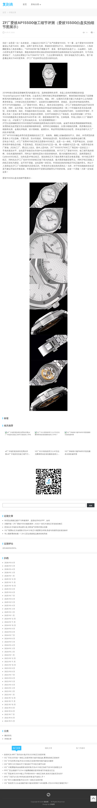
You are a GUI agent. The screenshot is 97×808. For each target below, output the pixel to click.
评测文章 (12, 12)
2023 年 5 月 (9, 681)
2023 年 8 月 (9, 671)
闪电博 (52, 804)
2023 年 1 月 (9, 694)
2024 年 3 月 (9, 648)
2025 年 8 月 (9, 592)
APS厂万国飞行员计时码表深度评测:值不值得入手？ (24, 777)
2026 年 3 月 (9, 572)
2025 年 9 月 (9, 589)
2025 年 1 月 (9, 615)
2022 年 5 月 (9, 721)
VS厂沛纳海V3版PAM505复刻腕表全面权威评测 (77, 452)
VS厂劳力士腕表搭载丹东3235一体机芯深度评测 (23, 780)
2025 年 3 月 (9, 609)
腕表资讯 (7, 735)
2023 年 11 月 (10, 661)
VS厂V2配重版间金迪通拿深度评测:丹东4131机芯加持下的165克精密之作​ (33, 767)
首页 (25, 4)
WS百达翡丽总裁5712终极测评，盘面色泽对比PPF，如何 (27, 520)
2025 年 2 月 (9, 612)
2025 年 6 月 (9, 599)
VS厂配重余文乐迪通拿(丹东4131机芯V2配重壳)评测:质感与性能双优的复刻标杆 (36, 530)
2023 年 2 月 (9, 691)
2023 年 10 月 (10, 665)
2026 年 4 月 (9, 569)
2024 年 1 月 (9, 655)
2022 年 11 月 (9, 701)
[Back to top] (93, 799)
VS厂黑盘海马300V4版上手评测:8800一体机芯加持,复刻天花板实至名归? (33, 773)
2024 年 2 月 (9, 652)
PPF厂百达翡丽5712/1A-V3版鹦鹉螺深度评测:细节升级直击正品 (29, 770)
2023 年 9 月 (9, 668)
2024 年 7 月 (9, 635)
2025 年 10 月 (10, 586)
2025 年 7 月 (9, 595)
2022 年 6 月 (9, 718)
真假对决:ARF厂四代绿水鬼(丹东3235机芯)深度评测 (24, 754)
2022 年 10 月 (10, 704)
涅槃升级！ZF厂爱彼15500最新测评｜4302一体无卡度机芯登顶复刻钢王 (33, 524)
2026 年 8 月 (9, 562)
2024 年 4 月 (9, 645)
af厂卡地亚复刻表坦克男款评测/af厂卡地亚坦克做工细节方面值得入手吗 (17, 452)
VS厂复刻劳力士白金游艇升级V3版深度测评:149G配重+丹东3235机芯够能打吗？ (36, 783)
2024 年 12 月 (10, 619)
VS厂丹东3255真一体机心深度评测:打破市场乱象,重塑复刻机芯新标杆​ (31, 758)
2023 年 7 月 (9, 675)
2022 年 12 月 (10, 698)
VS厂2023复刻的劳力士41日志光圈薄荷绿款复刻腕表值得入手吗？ (47, 452)
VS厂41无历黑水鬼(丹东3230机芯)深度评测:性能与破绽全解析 (28, 761)
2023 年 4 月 (9, 685)
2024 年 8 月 (9, 632)
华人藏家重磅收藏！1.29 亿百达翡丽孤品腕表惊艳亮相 (25, 534)
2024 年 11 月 (10, 622)
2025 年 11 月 (10, 582)
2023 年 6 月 (9, 678)
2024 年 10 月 (10, 625)
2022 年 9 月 (9, 708)
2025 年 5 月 (9, 602)
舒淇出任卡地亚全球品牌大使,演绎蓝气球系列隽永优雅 (25, 527)
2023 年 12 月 (10, 658)
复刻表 (46, 802)
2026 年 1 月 (9, 576)
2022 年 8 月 (9, 711)
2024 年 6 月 (9, 638)
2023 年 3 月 (9, 688)
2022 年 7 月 (9, 714)
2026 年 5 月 (9, 566)
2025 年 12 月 (10, 579)
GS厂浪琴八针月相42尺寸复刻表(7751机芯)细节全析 (25, 764)
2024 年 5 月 (9, 642)
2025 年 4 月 (9, 605)
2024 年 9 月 (9, 628)
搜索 (90, 506)
